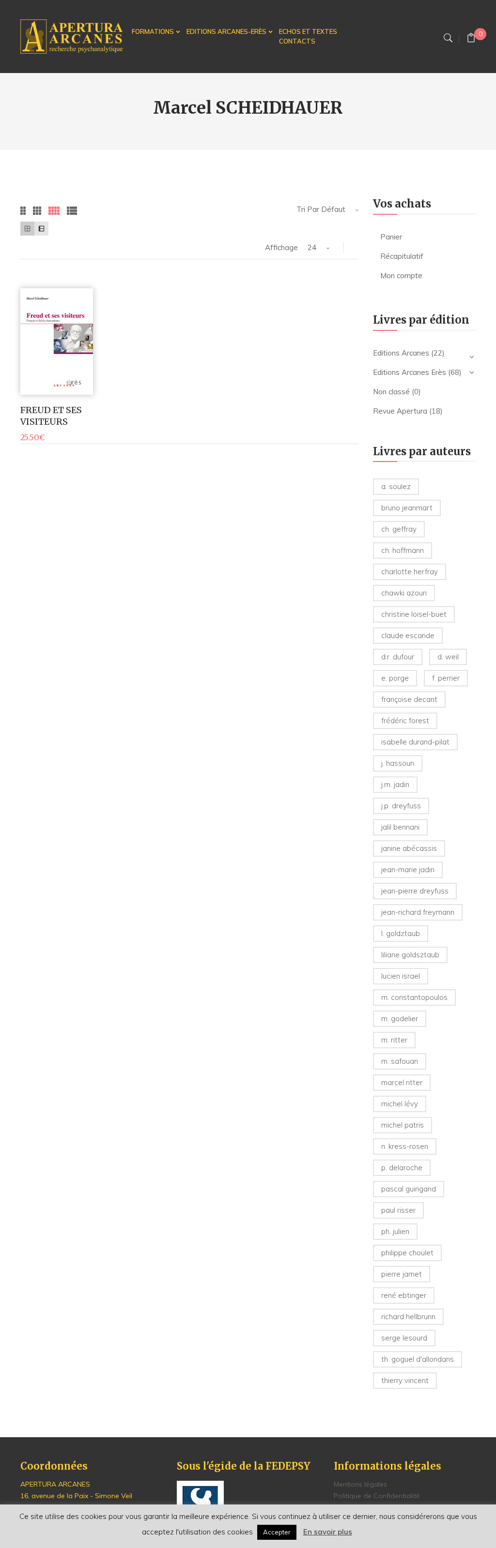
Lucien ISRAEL (400, 976)
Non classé (391, 391)
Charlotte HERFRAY (409, 571)
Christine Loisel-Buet (414, 614)
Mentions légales (360, 1484)
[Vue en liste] (41, 229)
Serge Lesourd (404, 1337)
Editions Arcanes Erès (409, 372)
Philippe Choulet (407, 1252)
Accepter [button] (277, 1532)
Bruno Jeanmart (407, 507)
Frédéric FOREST (405, 720)
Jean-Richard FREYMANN (417, 912)
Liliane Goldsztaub (410, 954)
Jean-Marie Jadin (407, 869)
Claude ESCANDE (407, 635)
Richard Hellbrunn (408, 1316)
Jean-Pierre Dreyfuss (415, 890)
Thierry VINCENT (405, 1380)
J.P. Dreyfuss (401, 805)
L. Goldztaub (400, 933)
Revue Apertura (400, 411)
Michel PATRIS (402, 1125)
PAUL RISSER (398, 1210)
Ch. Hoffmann (402, 550)
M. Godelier (399, 1018)
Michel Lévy (399, 1103)
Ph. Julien (395, 1231)
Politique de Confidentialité (377, 1495)
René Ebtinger (403, 1295)
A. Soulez (396, 486)
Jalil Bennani (400, 827)
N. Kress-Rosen (404, 1146)
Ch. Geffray (399, 529)
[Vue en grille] (27, 229)
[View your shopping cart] (471, 39)
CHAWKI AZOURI (404, 592)
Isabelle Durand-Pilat (415, 741)
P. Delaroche (401, 1167)
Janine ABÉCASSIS (409, 848)
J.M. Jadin (395, 784)
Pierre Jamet (401, 1274)
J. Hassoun (397, 763)
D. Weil (448, 656)
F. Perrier (446, 678)
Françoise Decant (409, 699)
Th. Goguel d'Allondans (417, 1359)
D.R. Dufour (397, 656)
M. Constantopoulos (414, 997)
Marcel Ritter (401, 1082)
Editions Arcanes (401, 352)
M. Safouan (399, 1061)
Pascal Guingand (408, 1188)
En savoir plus (327, 1531)
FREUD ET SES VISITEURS (51, 415)
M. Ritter (394, 1039)
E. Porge (395, 678)
